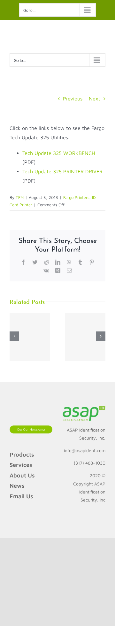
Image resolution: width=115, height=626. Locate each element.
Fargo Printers (76, 197)
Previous (72, 98)
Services (21, 464)
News (17, 485)
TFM (20, 197)
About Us (22, 475)
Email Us (21, 496)
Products (22, 454)
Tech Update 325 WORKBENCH (58, 153)
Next (94, 98)
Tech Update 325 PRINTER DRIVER (62, 171)
